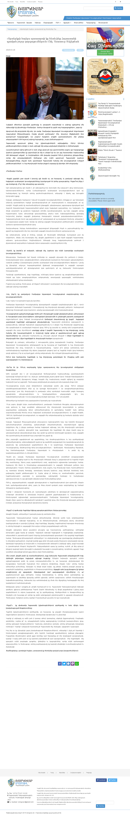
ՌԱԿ (58, 23)
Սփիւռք (38, 23)
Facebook (102, 780)
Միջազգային (48, 23)
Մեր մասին (10, 1)
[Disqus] (45, 695)
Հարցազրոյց (91, 23)
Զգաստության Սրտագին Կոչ (109, 176)
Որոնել (119, 8)
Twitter (113, 780)
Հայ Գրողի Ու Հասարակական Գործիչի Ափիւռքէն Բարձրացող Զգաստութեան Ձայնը (110, 106)
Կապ (16, 1)
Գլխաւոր (10, 23)
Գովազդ (40, 1)
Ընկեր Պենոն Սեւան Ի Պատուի (110, 150)
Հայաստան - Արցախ (24, 23)
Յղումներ (22, 1)
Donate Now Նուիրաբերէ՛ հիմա (105, 53)
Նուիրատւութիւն (31, 1)
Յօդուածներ (78, 23)
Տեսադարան (103, 23)
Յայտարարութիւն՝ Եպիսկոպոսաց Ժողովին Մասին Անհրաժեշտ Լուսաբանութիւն (110, 144)
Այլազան (66, 23)
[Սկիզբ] (38, 12)
